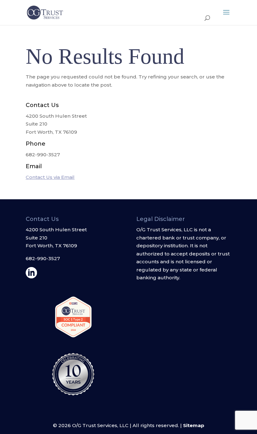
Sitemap (193, 425)
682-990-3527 (43, 258)
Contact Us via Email (50, 177)
